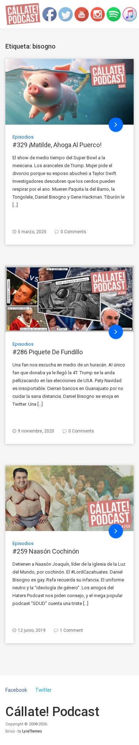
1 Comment (71, 630)
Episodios (23, 137)
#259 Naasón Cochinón (45, 551)
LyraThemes (32, 731)
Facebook (16, 690)
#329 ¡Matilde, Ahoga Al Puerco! (57, 145)
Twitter (43, 690)
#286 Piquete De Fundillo (47, 352)
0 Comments (73, 231)
